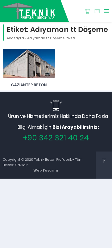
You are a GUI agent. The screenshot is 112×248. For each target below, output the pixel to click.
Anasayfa (15, 38)
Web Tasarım (45, 170)
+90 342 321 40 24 (56, 138)
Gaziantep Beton (29, 85)
